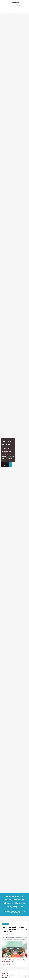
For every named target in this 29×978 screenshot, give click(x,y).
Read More (5, 464)
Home (14, 910)
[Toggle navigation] (14, 9)
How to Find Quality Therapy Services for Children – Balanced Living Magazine (15, 912)
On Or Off (14, 2)
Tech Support (6, 934)
